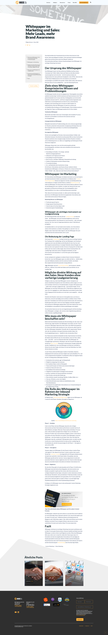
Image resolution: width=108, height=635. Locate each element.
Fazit (29, 78)
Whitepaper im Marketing (33, 62)
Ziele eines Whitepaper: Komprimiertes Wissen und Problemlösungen (34, 58)
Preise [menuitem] (69, 2)
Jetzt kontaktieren (84, 2)
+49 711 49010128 (30, 607)
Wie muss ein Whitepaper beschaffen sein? (34, 70)
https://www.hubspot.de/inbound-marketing (65, 420)
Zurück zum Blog (34, 86)
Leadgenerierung (70, 216)
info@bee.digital (18, 605)
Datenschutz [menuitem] (81, 625)
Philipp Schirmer (29, 42)
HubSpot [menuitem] (55, 2)
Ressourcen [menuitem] (62, 2)
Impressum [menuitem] (87, 625)
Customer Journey (55, 454)
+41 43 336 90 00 (18, 606)
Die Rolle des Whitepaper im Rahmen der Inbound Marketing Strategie (34, 74)
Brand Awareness (75, 182)
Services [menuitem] (48, 2)
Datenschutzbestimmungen (80, 615)
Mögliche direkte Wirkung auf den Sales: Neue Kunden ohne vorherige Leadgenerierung (34, 66)
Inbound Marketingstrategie (60, 397)
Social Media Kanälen (63, 265)
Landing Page (56, 239)
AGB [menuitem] (91, 625)
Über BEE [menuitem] (75, 2)
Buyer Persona (54, 343)
